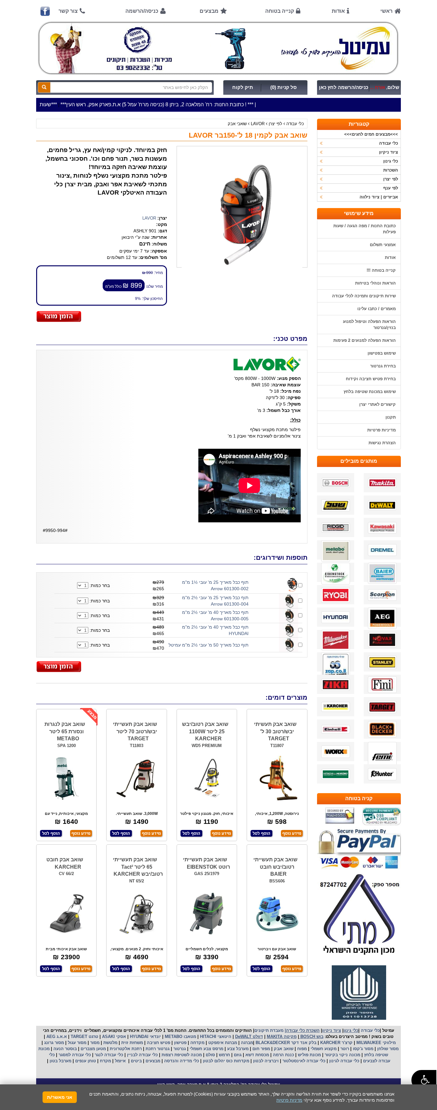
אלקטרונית (120, 1048)
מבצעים (209, 11)
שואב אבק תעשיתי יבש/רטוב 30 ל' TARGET (275, 731)
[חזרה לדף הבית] (218, 48)
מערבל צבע (237, 1048)
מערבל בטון (59, 1060)
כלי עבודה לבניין (142, 1054)
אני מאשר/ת (59, 1097)
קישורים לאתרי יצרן (377, 404)
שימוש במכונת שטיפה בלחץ (370, 391)
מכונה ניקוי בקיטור (341, 1054)
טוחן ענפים (85, 1060)
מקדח (105, 1060)
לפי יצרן (275, 123)
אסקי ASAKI (113, 1036)
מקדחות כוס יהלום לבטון (225, 1060)
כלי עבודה (295, 123)
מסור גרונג (53, 1042)
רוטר (344, 1048)
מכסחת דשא (256, 1054)
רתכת (136, 1048)
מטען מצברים (92, 1048)
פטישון (180, 1042)
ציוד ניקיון (388, 152)
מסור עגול (76, 1042)
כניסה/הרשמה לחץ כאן (343, 87)
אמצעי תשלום (383, 244)
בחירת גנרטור (383, 366)
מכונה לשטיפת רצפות (181, 1054)
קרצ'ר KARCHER (336, 1042)
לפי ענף (390, 188)
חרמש (224, 1054)
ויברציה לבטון (265, 1060)
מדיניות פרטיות (381, 430)
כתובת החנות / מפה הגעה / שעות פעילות (364, 228)
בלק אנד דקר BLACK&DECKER (285, 1042)
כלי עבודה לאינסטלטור (303, 1060)
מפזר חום (260, 1048)
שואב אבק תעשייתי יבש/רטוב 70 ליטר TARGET (135, 731)
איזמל (120, 1060)
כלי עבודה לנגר (109, 1054)
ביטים (136, 1060)
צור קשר (68, 11)
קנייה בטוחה (279, 11)
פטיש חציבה (158, 1042)
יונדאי (155, 1036)
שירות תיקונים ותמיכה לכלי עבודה (364, 296)
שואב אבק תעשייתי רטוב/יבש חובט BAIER (275, 867)
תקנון (390, 417)
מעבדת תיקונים (268, 1030)
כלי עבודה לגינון (343, 1060)
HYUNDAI (138, 1036)
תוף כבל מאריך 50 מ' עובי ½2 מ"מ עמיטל (209, 645)
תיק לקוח (242, 87)
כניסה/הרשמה (141, 11)
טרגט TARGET (83, 1036)
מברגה (247, 1042)
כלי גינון (390, 161)
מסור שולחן (387, 1048)
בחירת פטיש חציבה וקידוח (371, 378)
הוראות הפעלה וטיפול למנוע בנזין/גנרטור (369, 324)
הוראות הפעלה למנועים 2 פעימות (364, 340)
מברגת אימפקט (222, 1042)
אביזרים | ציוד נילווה (379, 197)
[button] (424, 1080)
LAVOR (258, 123)
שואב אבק (283, 1048)
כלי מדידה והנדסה (181, 1060)
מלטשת (110, 1042)
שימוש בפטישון (382, 353)
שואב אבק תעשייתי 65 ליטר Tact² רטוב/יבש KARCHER (138, 867)
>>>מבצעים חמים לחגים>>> (371, 134)
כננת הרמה (283, 1054)
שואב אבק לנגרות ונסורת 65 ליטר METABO (64, 731)
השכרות (390, 170)
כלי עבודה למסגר (74, 1054)
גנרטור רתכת (157, 1048)
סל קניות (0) (283, 87)
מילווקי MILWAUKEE (375, 1042)
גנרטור (179, 1048)
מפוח (302, 1048)
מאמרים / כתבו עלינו (376, 308)
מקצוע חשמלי (323, 1048)
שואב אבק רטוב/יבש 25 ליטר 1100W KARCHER (205, 731)
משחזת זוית (131, 1042)
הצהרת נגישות (382, 442)
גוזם (238, 1054)
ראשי (386, 11)
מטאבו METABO (179, 1036)
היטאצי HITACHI (215, 1036)
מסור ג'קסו (362, 1048)
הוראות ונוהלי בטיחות (375, 283)
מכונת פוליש (309, 1054)
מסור (94, 1042)
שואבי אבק (237, 123)
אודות (338, 11)
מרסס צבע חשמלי (205, 1048)
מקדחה (197, 1042)
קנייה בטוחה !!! (381, 270)
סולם (209, 1054)
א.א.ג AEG (56, 1036)
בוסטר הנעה (64, 1048)
